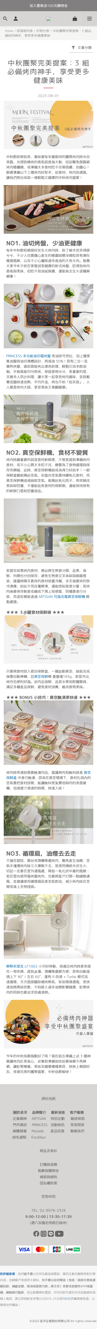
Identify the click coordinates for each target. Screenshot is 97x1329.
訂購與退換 (48, 1164)
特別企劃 (58, 1118)
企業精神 (20, 1118)
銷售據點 (19, 1137)
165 (65, 1299)
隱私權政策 (48, 1183)
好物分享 (42, 31)
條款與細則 (48, 1176)
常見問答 (77, 1124)
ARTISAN (39, 1118)
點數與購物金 (48, 1170)
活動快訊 (57, 1124)
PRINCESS (40, 1124)
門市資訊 (20, 1124)
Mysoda (38, 1131)
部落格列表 (25, 31)
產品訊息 (57, 1131)
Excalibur (38, 1137)
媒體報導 (20, 1131)
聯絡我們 (77, 1131)
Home (9, 31)
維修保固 (78, 1118)
